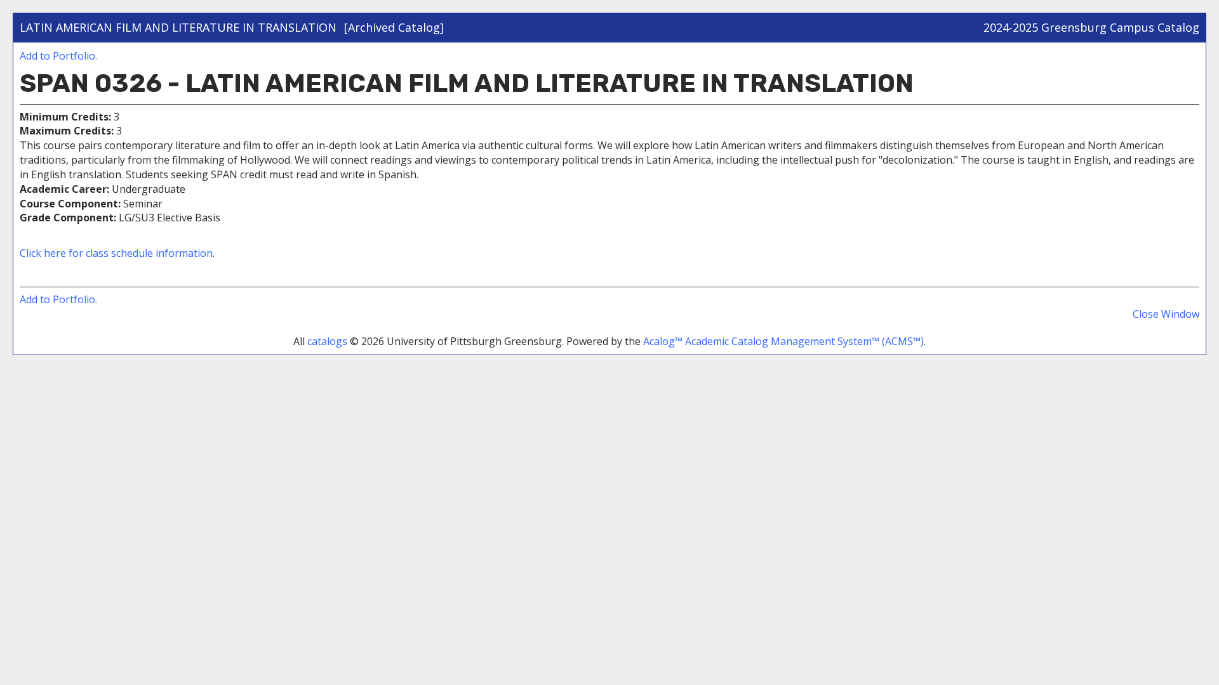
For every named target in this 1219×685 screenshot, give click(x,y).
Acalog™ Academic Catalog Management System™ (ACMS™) (783, 341)
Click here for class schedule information (116, 253)
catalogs (327, 341)
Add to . (58, 56)
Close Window (1166, 314)
